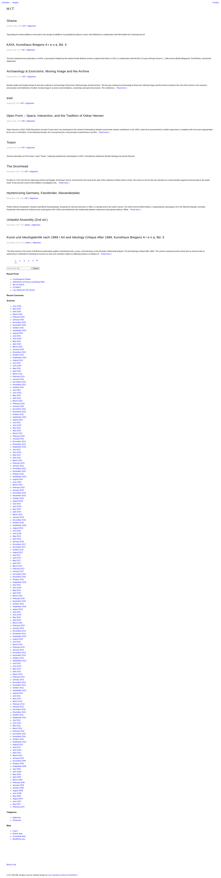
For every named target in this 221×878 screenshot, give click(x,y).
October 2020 (18, 474)
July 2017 (17, 555)
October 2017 (18, 550)
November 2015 (19, 601)
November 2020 (19, 471)
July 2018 (17, 531)
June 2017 (17, 558)
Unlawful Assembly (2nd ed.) (27, 219)
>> (37, 260)
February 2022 (19, 436)
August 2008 (18, 791)
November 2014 (19, 634)
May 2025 (17, 341)
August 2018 (18, 528)
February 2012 (19, 704)
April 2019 (17, 512)
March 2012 (17, 701)
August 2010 (18, 745)
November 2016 (19, 577)
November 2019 (19, 496)
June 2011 (17, 723)
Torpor (11, 142)
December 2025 (19, 322)
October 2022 (18, 414)
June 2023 (17, 393)
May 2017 (17, 561)
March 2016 (17, 596)
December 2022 (19, 409)
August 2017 (18, 552)
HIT (11, 9)
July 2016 (17, 585)
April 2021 (17, 458)
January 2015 (18, 628)
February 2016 (19, 598)
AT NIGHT (17, 287)
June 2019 (17, 506)
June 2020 (17, 482)
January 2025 (18, 349)
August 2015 (18, 609)
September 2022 (19, 417)
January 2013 (18, 680)
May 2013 (17, 669)
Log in (15, 831)
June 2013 (17, 666)
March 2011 (17, 728)
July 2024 (17, 363)
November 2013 (19, 655)
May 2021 (17, 455)
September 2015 (19, 607)
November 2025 (19, 325)
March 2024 (17, 374)
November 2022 (19, 412)
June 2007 (17, 801)
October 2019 (18, 498)
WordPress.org (19, 839)
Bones (64, 875)
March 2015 (17, 623)
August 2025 (18, 333)
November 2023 (19, 385)
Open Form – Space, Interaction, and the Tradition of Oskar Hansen (55, 115)
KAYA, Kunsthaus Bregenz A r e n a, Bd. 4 (37, 44)
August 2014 (18, 639)
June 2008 (17, 793)
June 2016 (17, 588)
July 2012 (17, 696)
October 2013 (18, 658)
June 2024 (17, 366)
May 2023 (17, 395)
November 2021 (19, 444)
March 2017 (17, 566)
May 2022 (17, 428)
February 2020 (19, 487)
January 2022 (18, 439)
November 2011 (19, 712)
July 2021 (17, 450)
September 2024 (19, 358)
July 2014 (17, 642)
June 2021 (17, 452)
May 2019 (17, 509)
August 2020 (18, 479)
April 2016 (17, 593)
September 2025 (19, 330)
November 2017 (19, 547)
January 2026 (18, 320)
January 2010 (18, 758)
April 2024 (17, 371)
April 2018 (17, 539)
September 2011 (19, 718)
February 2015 (19, 625)
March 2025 (17, 347)
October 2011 (18, 715)
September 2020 (19, 477)
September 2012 (19, 690)
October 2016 (18, 579)
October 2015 (18, 604)
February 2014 (19, 647)
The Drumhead (17, 166)
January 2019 (18, 517)
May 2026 (17, 309)
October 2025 (18, 328)
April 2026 (17, 312)
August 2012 (18, 693)
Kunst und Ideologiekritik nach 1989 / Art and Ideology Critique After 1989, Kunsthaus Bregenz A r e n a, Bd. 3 (85, 237)
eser (10, 98)
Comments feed (19, 836)
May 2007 (17, 804)
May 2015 (17, 617)
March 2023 (17, 401)
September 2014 (19, 636)
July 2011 (16, 720)
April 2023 (17, 398)
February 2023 (19, 404)
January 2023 (18, 406)
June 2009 (17, 772)
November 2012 (19, 685)
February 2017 (19, 569)
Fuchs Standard (53, 875)
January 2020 (18, 490)
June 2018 (17, 533)
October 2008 (18, 788)
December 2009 (19, 761)
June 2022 (17, 425)
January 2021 (18, 466)
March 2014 (17, 644)
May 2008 (17, 796)
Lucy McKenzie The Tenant (24, 290)
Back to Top (11, 865)
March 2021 (17, 460)
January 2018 (18, 542)
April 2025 (17, 344)
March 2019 (17, 515)
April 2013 (17, 671)
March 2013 (17, 674)
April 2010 (17, 753)
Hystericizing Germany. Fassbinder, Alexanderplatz (43, 193)
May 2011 (17, 726)
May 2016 (17, 590)
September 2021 (19, 447)
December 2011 (19, 709)
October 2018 (18, 523)
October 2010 (18, 739)
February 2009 (19, 782)
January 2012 (18, 707)
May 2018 (17, 536)
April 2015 (17, 620)
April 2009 (17, 777)
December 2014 (19, 631)
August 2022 (18, 420)
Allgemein (32, 26)
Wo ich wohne (18, 285)
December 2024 (19, 352)
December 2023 (19, 382)
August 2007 (18, 799)
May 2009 (17, 774)
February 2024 (19, 376)
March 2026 (17, 314)
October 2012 (18, 688)
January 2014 (18, 650)
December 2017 (19, 544)
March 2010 (17, 755)
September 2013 (19, 661)
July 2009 (17, 769)
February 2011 (19, 731)
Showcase (17, 820)
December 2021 (19, 441)
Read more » (122, 88)
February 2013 (19, 677)
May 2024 (17, 368)
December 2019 (19, 493)
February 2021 (19, 463)
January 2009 (18, 785)
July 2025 (17, 336)
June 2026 (17, 306)
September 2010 (19, 742)
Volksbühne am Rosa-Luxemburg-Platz (29, 282)
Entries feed (17, 834)
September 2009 (19, 766)
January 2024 (18, 379)
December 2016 (19, 574)
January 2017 (18, 571)
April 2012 (17, 699)
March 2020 (17, 485)
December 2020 (19, 468)
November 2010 (19, 736)
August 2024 (18, 360)
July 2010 (17, 747)
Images (15, 3)
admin (27, 225)
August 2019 (18, 501)
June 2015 (17, 615)
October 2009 (18, 764)
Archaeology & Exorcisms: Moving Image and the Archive (48, 71)
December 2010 (19, 734)
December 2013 (19, 653)
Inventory (5, 3)
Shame (12, 20)
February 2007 (19, 807)
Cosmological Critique (22, 279)
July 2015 (17, 612)
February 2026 (19, 317)
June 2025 (17, 339)
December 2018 (19, 520)
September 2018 (19, 525)
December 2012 (19, 682)
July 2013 (17, 663)
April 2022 (17, 431)
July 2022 (17, 422)
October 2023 (18, 387)
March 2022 (17, 433)
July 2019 (17, 504)
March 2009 (17, 780)
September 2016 (19, 582)
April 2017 (17, 563)
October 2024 (18, 355)
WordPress (73, 875)
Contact (215, 3)
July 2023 (17, 390)
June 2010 (17, 750)
